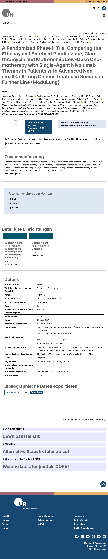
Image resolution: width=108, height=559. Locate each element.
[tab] (54, 436)
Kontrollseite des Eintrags (94, 33)
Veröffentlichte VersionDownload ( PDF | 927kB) (37, 126)
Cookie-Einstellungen (84, 528)
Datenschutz (79, 524)
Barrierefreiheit (81, 520)
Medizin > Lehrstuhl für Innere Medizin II (55, 333)
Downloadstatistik (14, 428)
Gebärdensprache (46, 520)
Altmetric (9, 444)
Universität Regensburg (16, 1)
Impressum (79, 516)
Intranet (5, 528)
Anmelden (90, 1)
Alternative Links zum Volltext (46, 139)
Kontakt (5, 516)
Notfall (41, 524)
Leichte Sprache (45, 516)
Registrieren (102, 1)
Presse (5, 524)
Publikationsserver (10, 23)
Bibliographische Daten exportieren (24, 143)
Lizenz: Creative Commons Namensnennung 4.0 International (78, 124)
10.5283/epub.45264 (48, 114)
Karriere (5, 520)
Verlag (15, 203)
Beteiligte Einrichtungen (78, 139)
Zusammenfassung (16, 139)
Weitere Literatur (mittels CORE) (22, 459)
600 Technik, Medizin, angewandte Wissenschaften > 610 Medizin (66, 354)
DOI (14, 199)
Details (99, 139)
